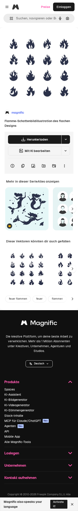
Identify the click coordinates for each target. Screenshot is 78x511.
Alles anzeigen (48, 181)
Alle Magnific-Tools (17, 442)
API (6, 431)
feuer (39, 298)
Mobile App (12, 436)
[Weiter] (72, 208)
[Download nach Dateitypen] (65, 139)
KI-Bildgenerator (15, 400)
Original (28, 37)
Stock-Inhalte (13, 416)
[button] (39, 363)
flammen (57, 298)
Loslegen (11, 453)
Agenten (13, 426)
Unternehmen (15, 465)
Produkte (11, 381)
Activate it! (58, 504)
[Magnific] (39, 324)
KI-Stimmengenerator (19, 410)
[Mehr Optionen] (64, 166)
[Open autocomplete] (10, 18)
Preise (45, 7)
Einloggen (64, 7)
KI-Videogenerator (17, 405)
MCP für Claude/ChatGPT (26, 421)
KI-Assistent (12, 394)
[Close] (72, 504)
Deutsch (39, 363)
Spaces (9, 389)
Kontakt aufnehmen (20, 477)
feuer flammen (18, 298)
